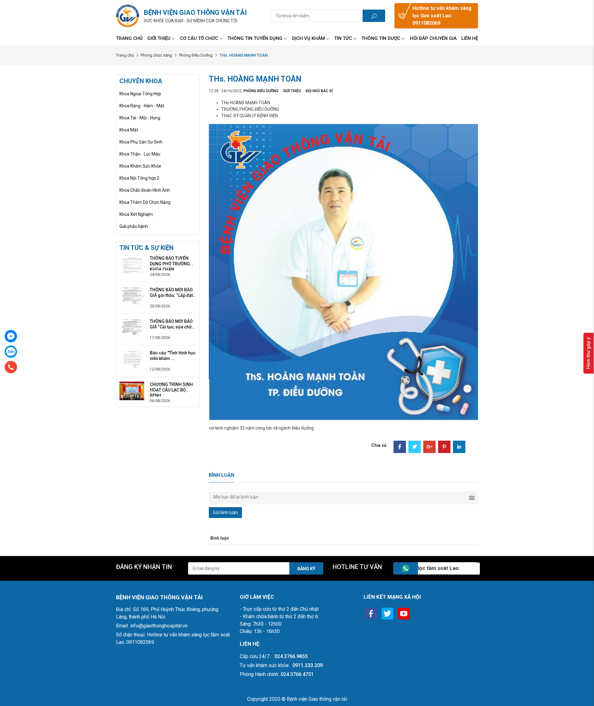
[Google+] (429, 447)
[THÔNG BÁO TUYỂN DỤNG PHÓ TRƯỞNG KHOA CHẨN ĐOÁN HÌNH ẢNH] (131, 264)
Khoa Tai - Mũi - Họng (139, 117)
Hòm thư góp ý (588, 353)
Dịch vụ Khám (308, 38)
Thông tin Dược (380, 38)
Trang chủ (129, 38)
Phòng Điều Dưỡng (196, 55)
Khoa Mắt (128, 129)
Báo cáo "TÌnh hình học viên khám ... (173, 355)
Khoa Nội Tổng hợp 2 (139, 178)
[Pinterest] (444, 447)
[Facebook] (400, 447)
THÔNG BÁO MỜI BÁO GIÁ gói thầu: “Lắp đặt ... (171, 292)
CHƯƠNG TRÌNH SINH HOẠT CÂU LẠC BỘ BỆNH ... (171, 387)
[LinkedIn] (459, 447)
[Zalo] (11, 351)
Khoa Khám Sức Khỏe (140, 166)
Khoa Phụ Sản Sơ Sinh (140, 141)
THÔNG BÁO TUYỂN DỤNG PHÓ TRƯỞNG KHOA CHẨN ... (170, 261)
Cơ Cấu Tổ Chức (199, 38)
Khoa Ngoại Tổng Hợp (140, 93)
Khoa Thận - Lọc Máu (139, 154)
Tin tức (343, 38)
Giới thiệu (158, 38)
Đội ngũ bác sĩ (319, 91)
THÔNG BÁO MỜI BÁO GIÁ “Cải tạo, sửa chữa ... (172, 324)
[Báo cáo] (131, 359)
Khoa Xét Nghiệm (136, 214)
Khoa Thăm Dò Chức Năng (144, 202)
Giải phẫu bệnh (133, 226)
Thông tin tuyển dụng (254, 38)
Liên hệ (469, 38)
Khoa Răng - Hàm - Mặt (141, 105)
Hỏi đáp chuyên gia (433, 38)
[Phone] (11, 367)
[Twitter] (414, 447)
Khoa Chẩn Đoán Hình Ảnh (144, 190)
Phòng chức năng (156, 55)
